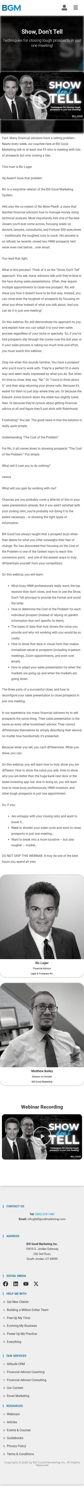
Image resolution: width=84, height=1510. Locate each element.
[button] (75, 8)
